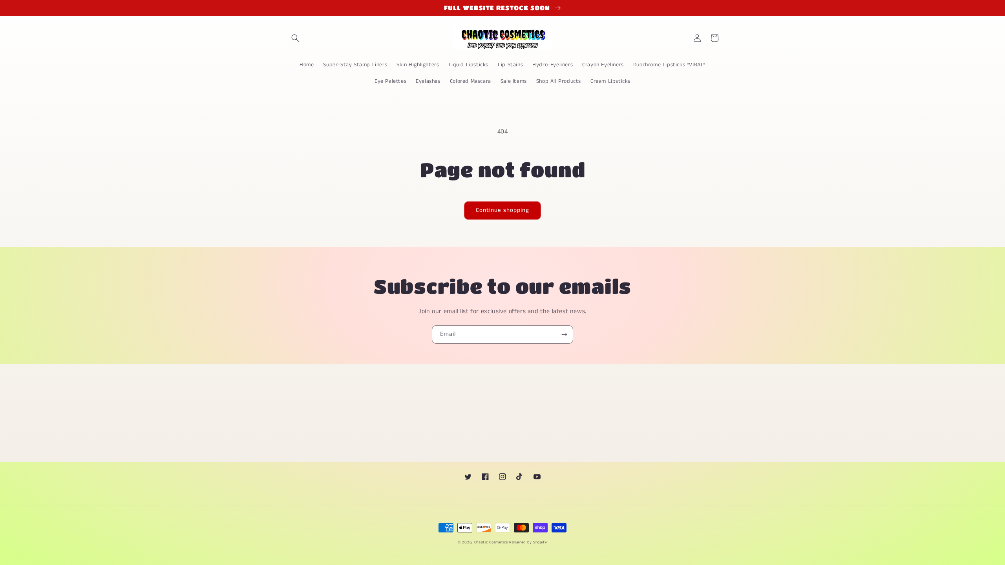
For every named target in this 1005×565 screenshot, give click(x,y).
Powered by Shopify (528, 542)
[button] (295, 38)
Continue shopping (502, 210)
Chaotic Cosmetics (491, 542)
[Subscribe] (564, 334)
